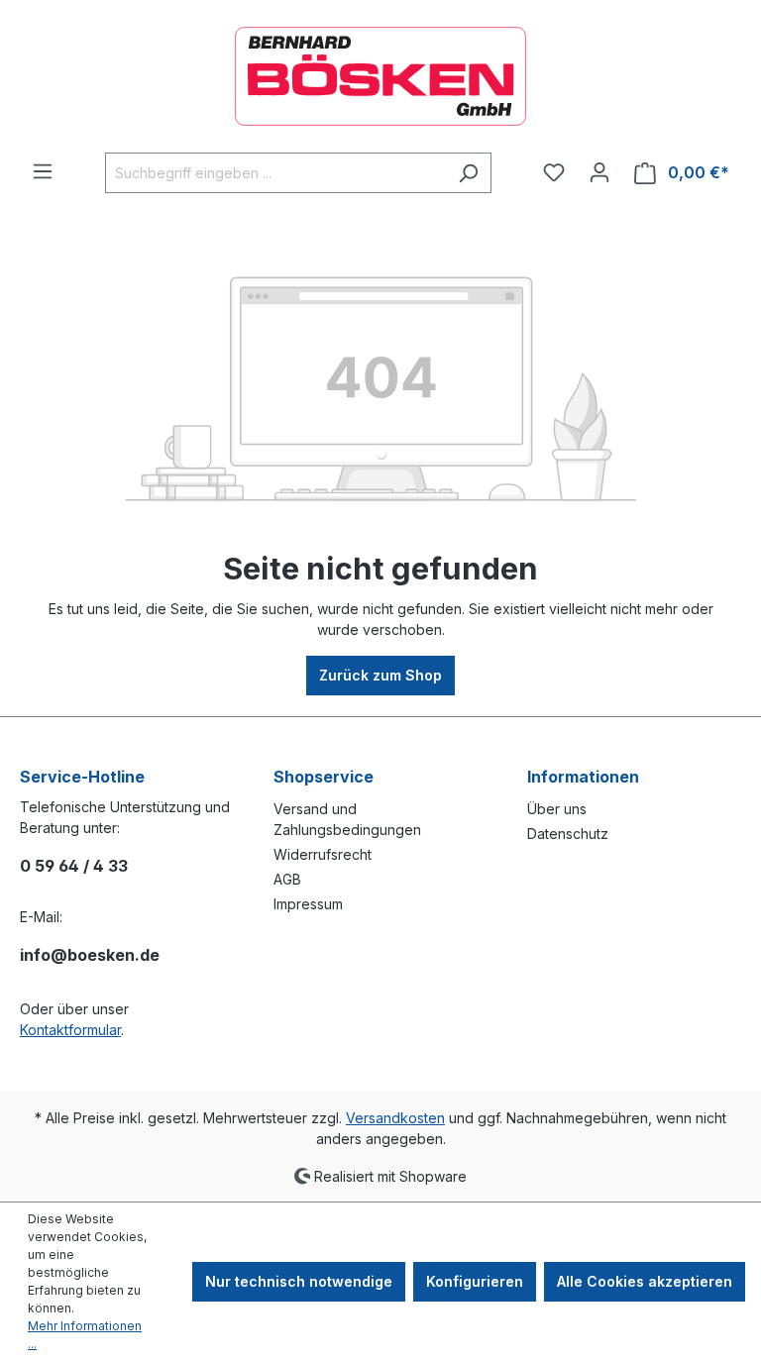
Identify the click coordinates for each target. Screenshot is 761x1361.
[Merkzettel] (554, 172)
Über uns (557, 808)
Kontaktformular (70, 1029)
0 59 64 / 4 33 (74, 866)
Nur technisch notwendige (298, 1281)
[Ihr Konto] (599, 172)
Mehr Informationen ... (85, 1334)
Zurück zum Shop (380, 675)
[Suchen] (468, 173)
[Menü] (42, 171)
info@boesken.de (90, 955)
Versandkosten (395, 1117)
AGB (287, 879)
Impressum (308, 903)
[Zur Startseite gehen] (380, 76)
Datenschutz (567, 833)
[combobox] (275, 173)
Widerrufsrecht (322, 854)
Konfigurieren (474, 1281)
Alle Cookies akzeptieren (644, 1281)
